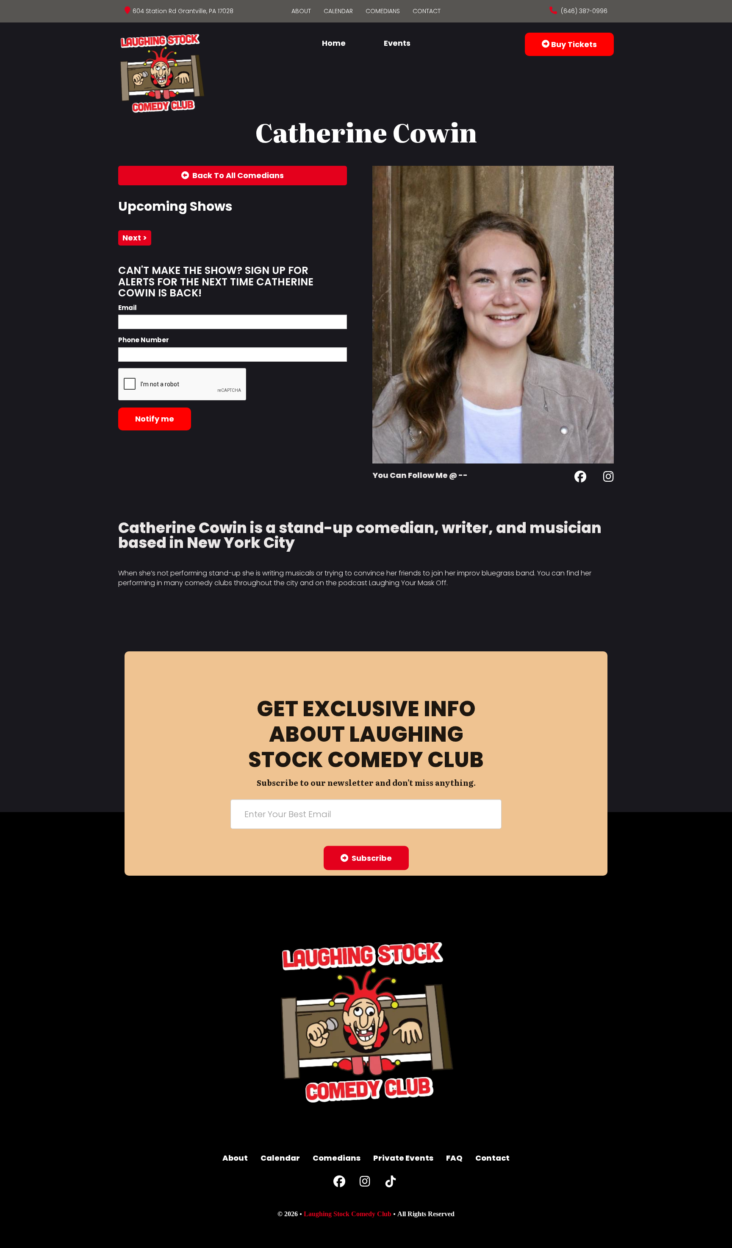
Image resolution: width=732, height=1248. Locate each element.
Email (127, 307)
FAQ (454, 1158)
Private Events (403, 1158)
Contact (427, 11)
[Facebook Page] (580, 478)
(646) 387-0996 (583, 11)
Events (397, 43)
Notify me (154, 418)
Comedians (383, 11)
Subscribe (370, 858)
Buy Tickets (573, 44)
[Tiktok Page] (390, 1183)
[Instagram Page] (608, 478)
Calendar (338, 11)
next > (134, 237)
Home (334, 43)
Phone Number (143, 339)
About (301, 11)
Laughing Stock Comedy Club (347, 1213)
